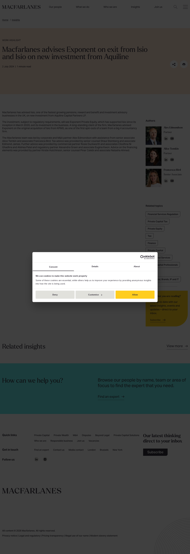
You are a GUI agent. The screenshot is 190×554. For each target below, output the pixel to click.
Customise (93, 294)
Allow (135, 294)
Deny (54, 294)
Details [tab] (95, 266)
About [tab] (137, 266)
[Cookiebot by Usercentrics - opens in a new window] (142, 257)
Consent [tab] (53, 267)
